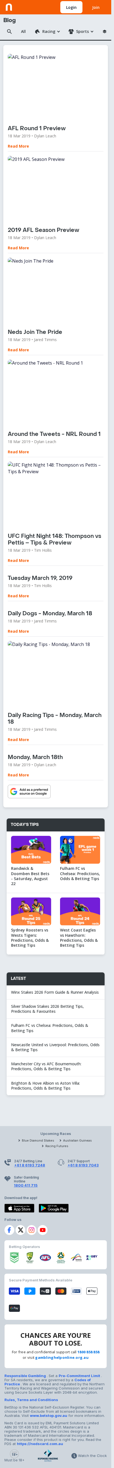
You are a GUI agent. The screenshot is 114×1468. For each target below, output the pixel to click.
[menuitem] (47, 31)
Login (71, 7)
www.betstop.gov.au (48, 1415)
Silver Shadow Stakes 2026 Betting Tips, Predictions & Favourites (47, 1009)
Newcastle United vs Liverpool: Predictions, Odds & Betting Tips (55, 1047)
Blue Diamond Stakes (38, 1140)
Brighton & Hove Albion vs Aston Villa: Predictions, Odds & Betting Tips (45, 1085)
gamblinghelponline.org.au (62, 1357)
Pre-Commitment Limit (80, 1375)
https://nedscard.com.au (40, 1443)
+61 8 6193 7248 (29, 1165)
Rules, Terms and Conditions (31, 1400)
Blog (9, 20)
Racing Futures (56, 1146)
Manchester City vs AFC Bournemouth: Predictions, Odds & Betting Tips (46, 1066)
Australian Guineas (77, 1140)
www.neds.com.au (22, 6)
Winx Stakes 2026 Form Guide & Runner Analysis (55, 992)
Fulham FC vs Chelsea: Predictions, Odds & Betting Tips (49, 1028)
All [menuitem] (23, 31)
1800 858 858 (88, 1351)
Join (96, 7)
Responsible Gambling (25, 1375)
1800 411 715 (26, 1185)
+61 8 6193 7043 (83, 1165)
